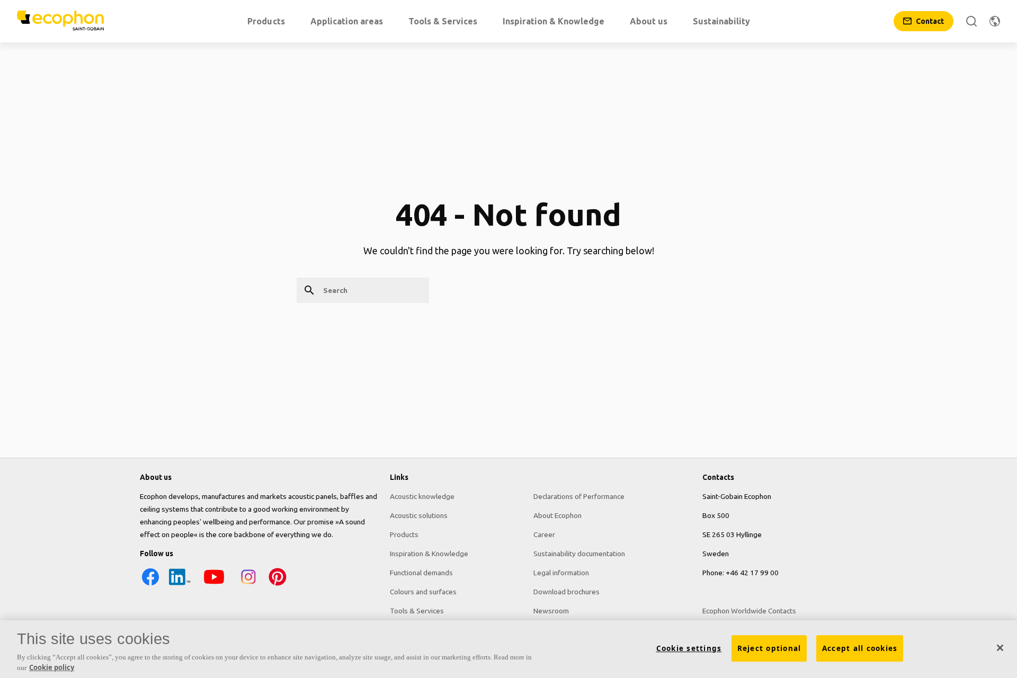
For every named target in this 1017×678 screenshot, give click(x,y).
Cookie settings (689, 648)
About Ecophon (557, 515)
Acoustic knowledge (422, 496)
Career (544, 534)
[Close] (1000, 647)
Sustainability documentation (579, 553)
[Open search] (971, 21)
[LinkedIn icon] (179, 585)
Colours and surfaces (423, 591)
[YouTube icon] (214, 585)
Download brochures (566, 591)
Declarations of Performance (579, 496)
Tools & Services (417, 610)
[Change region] (994, 21)
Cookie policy (51, 667)
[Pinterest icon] (277, 585)
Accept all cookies (860, 648)
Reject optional (769, 648)
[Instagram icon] (248, 585)
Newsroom (551, 610)
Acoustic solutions (419, 515)
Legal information (561, 572)
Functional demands (421, 572)
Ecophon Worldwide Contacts (749, 610)
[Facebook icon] (150, 585)
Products (404, 534)
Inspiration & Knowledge (429, 553)
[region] (508, 649)
